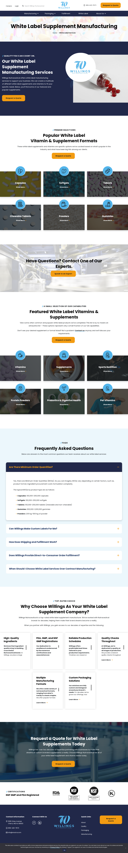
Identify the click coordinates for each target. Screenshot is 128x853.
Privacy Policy (55, 847)
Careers (9, 6)
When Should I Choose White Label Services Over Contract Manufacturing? (52, 568)
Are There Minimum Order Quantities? (31, 467)
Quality (83, 826)
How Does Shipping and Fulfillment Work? (33, 542)
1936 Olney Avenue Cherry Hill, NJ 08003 (15, 822)
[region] (15, 650)
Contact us (80, 330)
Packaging (85, 830)
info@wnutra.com (14, 832)
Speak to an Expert (63, 274)
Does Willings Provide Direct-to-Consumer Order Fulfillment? (44, 555)
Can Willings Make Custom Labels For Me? (33, 528)
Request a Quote (110, 5)
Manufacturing (86, 834)
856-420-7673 (91, 5)
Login (17, 6)
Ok (64, 850)
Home (55, 33)
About (83, 822)
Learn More (106, 660)
